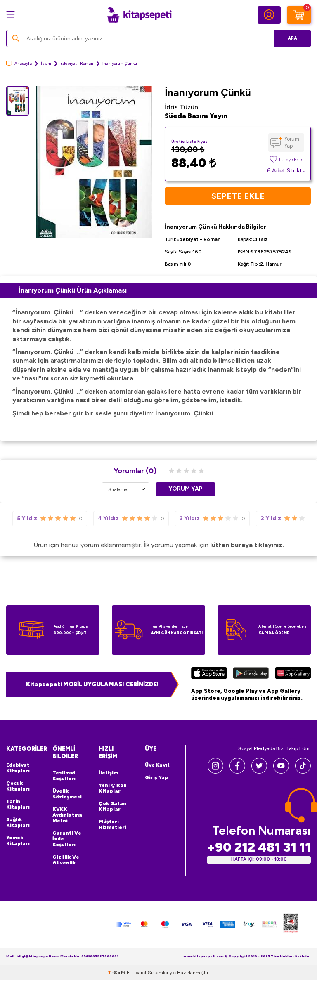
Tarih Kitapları (18, 804)
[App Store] (209, 674)
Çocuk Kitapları (18, 786)
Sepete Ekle (238, 196)
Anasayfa (23, 63)
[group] (93, 162)
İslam (46, 63)
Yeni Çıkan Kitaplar (113, 788)
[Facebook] (237, 771)
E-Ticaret (137, 972)
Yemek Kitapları (18, 840)
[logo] (139, 15)
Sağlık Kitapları (18, 822)
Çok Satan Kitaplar (112, 806)
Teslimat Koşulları (64, 775)
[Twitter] (259, 771)
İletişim (108, 773)
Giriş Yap (156, 777)
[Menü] (10, 14)
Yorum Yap (291, 142)
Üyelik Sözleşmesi (67, 794)
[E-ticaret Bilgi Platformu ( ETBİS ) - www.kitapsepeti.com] (290, 924)
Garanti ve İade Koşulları (66, 838)
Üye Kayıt (157, 765)
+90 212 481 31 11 (259, 847)
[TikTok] (303, 771)
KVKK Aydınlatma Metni (67, 815)
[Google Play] (250, 674)
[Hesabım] (269, 15)
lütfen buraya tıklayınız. (247, 545)
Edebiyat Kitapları (18, 768)
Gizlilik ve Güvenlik (65, 860)
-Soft (117, 972)
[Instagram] (215, 771)
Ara (292, 38)
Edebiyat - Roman (76, 63)
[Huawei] (293, 674)
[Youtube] (281, 771)
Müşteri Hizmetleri (112, 824)
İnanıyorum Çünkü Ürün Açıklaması (73, 290)
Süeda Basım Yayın (196, 116)
